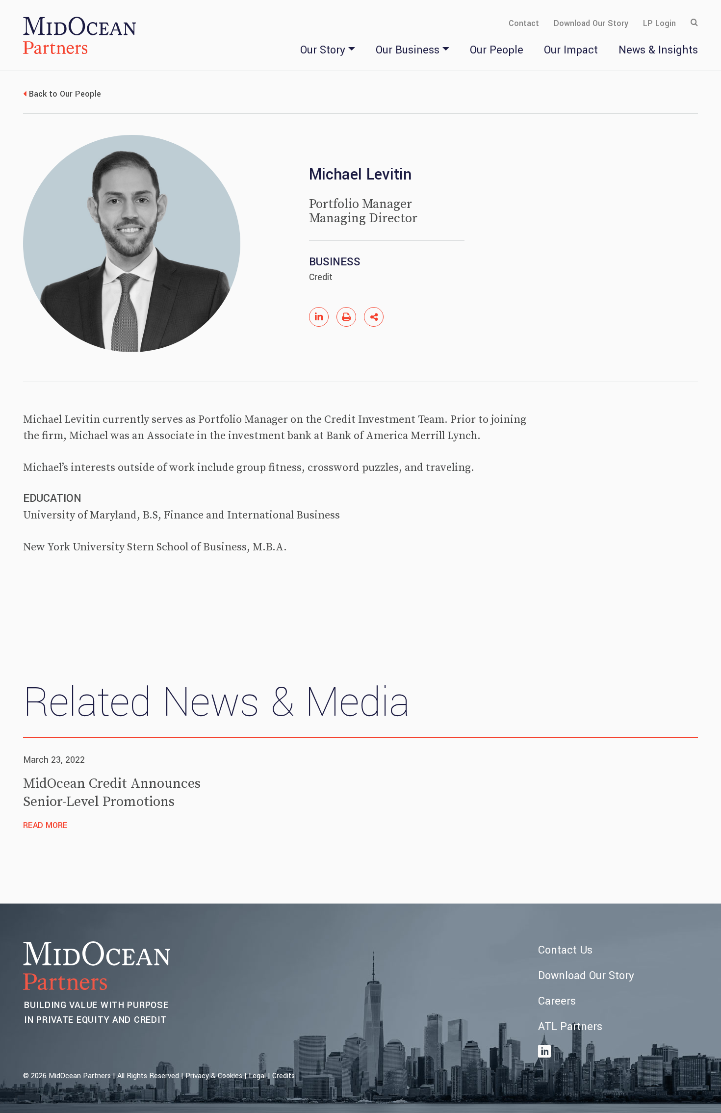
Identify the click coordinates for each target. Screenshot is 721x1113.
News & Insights (658, 50)
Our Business (407, 50)
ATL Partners (570, 1027)
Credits (283, 1076)
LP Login (659, 23)
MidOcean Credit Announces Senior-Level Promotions (112, 792)
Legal (257, 1076)
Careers (557, 1001)
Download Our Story (591, 23)
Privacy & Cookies (213, 1076)
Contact (524, 23)
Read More (45, 825)
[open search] (694, 23)
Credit (321, 277)
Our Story (322, 50)
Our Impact (571, 50)
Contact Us (565, 950)
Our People (496, 50)
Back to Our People (65, 94)
